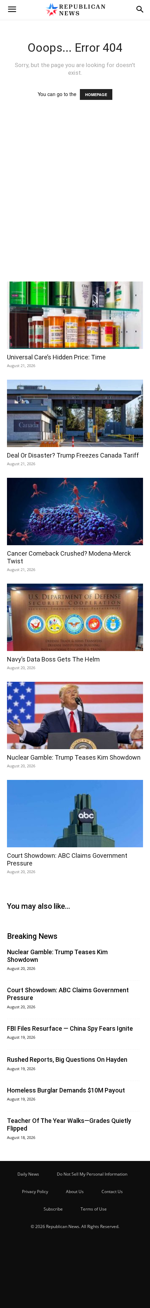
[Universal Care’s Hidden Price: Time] (75, 315)
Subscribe (53, 1209)
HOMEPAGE (96, 94)
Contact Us (112, 1191)
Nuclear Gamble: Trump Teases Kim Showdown (74, 757)
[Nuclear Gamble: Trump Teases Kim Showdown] (75, 715)
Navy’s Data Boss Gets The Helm (53, 659)
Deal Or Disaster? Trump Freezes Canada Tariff (73, 455)
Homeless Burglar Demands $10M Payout (66, 1090)
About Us (75, 1191)
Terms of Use (94, 1209)
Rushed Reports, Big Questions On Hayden (67, 1059)
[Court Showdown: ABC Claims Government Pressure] (75, 813)
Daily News (28, 1174)
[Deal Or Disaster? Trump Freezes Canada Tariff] (75, 413)
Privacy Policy (35, 1191)
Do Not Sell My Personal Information (92, 1174)
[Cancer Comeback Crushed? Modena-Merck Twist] (75, 511)
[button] (12, 9)
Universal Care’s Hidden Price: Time (56, 357)
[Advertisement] (75, 197)
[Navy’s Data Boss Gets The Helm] (75, 617)
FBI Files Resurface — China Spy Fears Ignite (70, 1028)
